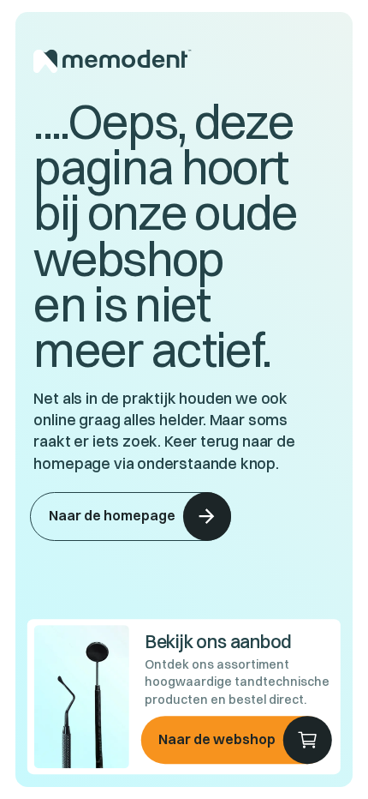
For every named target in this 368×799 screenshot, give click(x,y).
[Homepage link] (183, 61)
